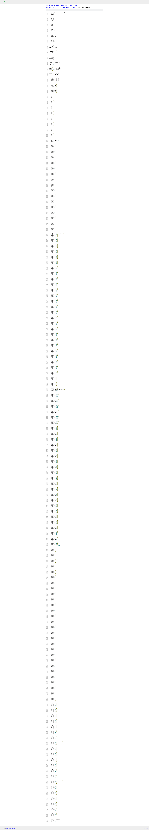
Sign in (146, 1)
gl (76, 7)
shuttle (62, 5)
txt (144, 828)
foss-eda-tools (49, 5)
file (70, 10)
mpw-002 (72, 5)
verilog (73, 7)
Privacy (10, 828)
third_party (57, 5)
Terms (13, 828)
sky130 (67, 5)
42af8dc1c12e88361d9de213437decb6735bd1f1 (57, 7)
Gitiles (7, 828)
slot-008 (77, 5)
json (147, 828)
